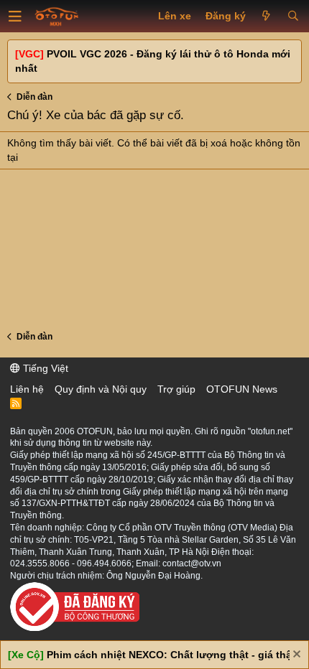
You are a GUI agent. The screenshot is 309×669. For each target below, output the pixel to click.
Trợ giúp (176, 389)
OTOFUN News (241, 389)
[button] (15, 16)
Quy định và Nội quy (101, 389)
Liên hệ (27, 389)
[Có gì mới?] (266, 16)
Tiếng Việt (44, 368)
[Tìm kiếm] (293, 16)
